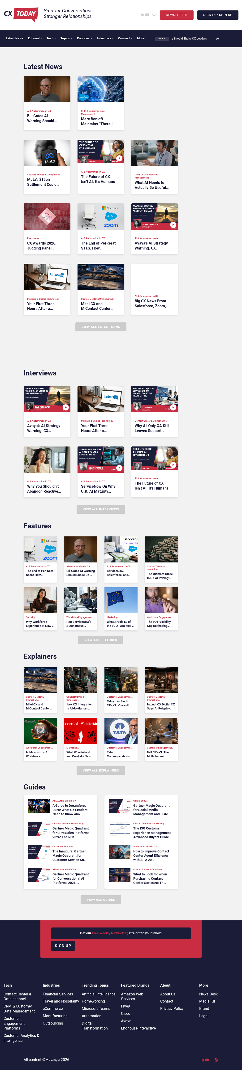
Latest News (14, 38)
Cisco (125, 1013)
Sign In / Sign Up (217, 15)
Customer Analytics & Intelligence (21, 1038)
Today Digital (53, 1060)
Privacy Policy (172, 1008)
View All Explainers (101, 770)
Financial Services (58, 994)
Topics (66, 38)
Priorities (84, 38)
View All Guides (101, 899)
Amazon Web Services (132, 996)
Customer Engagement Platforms (14, 1023)
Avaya (126, 1021)
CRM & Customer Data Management (19, 1008)
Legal (203, 1016)
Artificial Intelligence (98, 994)
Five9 (125, 1006)
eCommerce (53, 1008)
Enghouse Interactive (138, 1028)
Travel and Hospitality (61, 1001)
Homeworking (93, 1001)
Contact (166, 1001)
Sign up (63, 946)
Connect (125, 38)
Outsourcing (53, 1023)
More (142, 38)
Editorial (35, 38)
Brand (204, 1008)
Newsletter (176, 15)
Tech (51, 38)
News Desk (208, 994)
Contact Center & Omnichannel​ (17, 996)
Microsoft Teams (96, 1008)
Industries (105, 38)
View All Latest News (101, 327)
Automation (91, 1016)
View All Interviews (101, 509)
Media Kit (207, 1001)
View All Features (100, 640)
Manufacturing (55, 1016)
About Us (167, 994)
